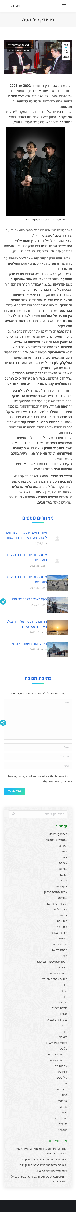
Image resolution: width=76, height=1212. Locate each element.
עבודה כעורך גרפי (57, 1054)
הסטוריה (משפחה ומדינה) (52, 961)
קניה (64, 1095)
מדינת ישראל (59, 1008)
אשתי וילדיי (60, 909)
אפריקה (62, 897)
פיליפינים (61, 1077)
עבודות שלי (60, 1066)
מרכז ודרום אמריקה (56, 1019)
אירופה (63, 863)
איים (64, 851)
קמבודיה (62, 1089)
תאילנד (63, 1124)
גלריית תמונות (59, 932)
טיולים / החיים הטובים (54, 979)
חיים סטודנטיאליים (56, 973)
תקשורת (62, 1129)
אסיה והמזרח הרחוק (55, 892)
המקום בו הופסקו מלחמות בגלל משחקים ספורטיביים (27, 624)
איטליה (63, 845)
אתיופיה (62, 915)
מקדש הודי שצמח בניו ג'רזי (29, 643)
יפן (65, 996)
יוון (65, 984)
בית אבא (62, 921)
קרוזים (63, 1106)
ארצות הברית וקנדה (18, 45)
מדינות (63, 1002)
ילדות (64, 990)
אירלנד (63, 874)
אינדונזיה (62, 857)
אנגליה (63, 880)
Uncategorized (58, 834)
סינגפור (63, 1037)
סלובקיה (62, 1048)
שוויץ (64, 1112)
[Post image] (57, 538)
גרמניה (63, 938)
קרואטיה (62, 1100)
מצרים (63, 1013)
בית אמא (62, 926)
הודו (64, 955)
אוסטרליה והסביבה (56, 839)
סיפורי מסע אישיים (19, 50)
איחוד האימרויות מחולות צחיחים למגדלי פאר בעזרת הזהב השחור (26, 535)
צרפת (64, 1083)
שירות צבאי (60, 1118)
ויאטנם (63, 967)
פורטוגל (62, 1071)
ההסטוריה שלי (59, 950)
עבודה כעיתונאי (58, 1060)
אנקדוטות (61, 886)
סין (65, 1031)
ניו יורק (63, 1025)
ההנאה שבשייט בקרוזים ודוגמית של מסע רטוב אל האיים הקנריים (39, 1179)
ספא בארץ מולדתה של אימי (29, 599)
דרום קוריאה (60, 944)
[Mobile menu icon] (64, 5)
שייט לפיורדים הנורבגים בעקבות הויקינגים (26, 557)
